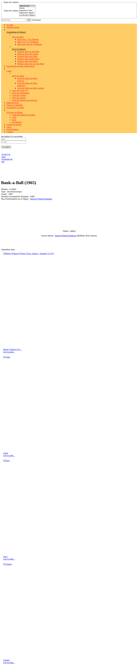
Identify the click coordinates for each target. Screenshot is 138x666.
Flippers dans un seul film (28, 51)
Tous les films (18, 37)
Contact (9, 132)
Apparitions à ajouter (15, 107)
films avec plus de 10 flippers (29, 44)
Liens (8, 127)
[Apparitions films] (27, 10)
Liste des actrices (19, 95)
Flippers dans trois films (27, 56)
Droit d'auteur (12, 129)
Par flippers (17, 122)
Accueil (9, 25)
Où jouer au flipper (14, 112)
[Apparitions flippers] (27, 13)
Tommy (6, 660)
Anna (5, 453)
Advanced (36, 20)
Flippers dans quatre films (28, 59)
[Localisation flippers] (27, 15)
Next (5, 556)
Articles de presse (13, 124)
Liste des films (18, 76)
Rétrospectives (12, 103)
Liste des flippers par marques (24, 100)
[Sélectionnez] (27, 6)
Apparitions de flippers (16, 32)
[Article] (27, 8)
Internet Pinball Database (41, 199)
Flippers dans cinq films (27, 61)
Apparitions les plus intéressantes (20, 66)
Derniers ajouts (12, 27)
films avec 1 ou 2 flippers (28, 39)
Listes (8, 71)
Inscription (6, 147)
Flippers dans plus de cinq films (30, 64)
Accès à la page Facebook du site (7, 158)
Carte (14, 117)
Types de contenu (11, 10)
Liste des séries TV (20, 90)
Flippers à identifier (14, 105)
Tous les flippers (19, 49)
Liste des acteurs (19, 98)
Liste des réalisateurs (20, 93)
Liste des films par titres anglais (30, 88)
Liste (14, 120)
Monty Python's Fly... (12, 349)
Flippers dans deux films (27, 54)
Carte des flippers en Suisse (23, 115)
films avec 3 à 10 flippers (28, 42)
